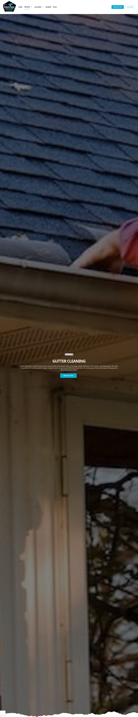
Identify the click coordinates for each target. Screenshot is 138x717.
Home (20, 7)
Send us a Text (117, 7)
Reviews (48, 7)
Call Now (130, 7)
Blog (55, 7)
